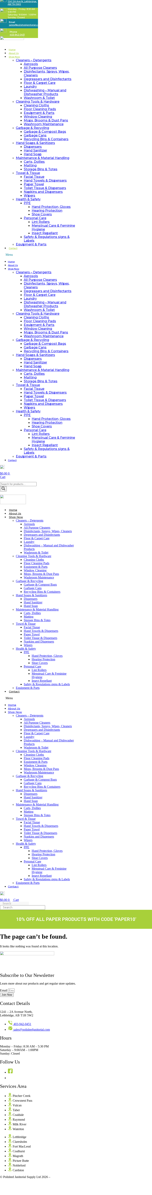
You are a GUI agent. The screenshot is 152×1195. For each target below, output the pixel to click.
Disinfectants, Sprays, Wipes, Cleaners (48, 531)
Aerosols (31, 64)
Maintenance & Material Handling (42, 158)
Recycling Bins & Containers (46, 139)
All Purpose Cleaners (40, 68)
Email (4, 990)
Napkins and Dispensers (43, 192)
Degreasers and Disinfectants (47, 79)
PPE (27, 203)
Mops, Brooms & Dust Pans (46, 120)
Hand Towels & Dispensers (45, 180)
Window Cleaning (38, 116)
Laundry (30, 86)
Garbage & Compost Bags (45, 132)
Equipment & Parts (39, 113)
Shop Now (14, 56)
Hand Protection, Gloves (51, 207)
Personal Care (35, 218)
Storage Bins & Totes (40, 169)
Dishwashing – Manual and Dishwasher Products (45, 92)
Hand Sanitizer (35, 150)
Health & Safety (28, 199)
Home (12, 49)
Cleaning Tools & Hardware (37, 101)
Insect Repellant (45, 233)
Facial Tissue (34, 177)
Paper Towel (34, 184)
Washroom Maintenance (44, 124)
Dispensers (33, 147)
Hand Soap (33, 154)
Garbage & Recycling (32, 128)
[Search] (3, 488)
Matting (30, 165)
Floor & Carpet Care (39, 83)
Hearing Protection (47, 210)
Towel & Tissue (28, 173)
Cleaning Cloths (36, 105)
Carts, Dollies (34, 162)
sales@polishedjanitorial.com (25, 25)
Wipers (29, 195)
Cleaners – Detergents (33, 60)
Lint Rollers (41, 222)
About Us (14, 53)
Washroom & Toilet (39, 98)
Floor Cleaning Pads (40, 109)
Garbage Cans (35, 135)
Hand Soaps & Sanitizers (35, 143)
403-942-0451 (17, 34)
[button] (38, 255)
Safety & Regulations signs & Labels (47, 684)
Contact (13, 248)
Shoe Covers (42, 214)
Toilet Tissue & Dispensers (45, 188)
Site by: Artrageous (63, 1177)
